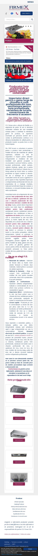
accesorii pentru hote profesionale (18, 224)
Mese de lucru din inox (19, 509)
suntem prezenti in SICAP (23, 335)
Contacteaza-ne (14, 369)
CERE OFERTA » (26, 13)
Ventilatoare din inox (19, 511)
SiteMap (6, 542)
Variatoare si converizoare (19, 516)
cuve (6, 201)
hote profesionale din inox (20, 196)
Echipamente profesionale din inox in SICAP (18, 80)
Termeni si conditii (16, 542)
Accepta (30, 549)
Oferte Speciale (19, 502)
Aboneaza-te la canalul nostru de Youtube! (18, 61)
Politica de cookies (5, 554)
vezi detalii (19, 396)
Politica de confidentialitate (16, 554)
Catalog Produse (19, 504)
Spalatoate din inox (19, 514)
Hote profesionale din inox (19, 380)
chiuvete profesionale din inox (21, 201)
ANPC (13, 544)
